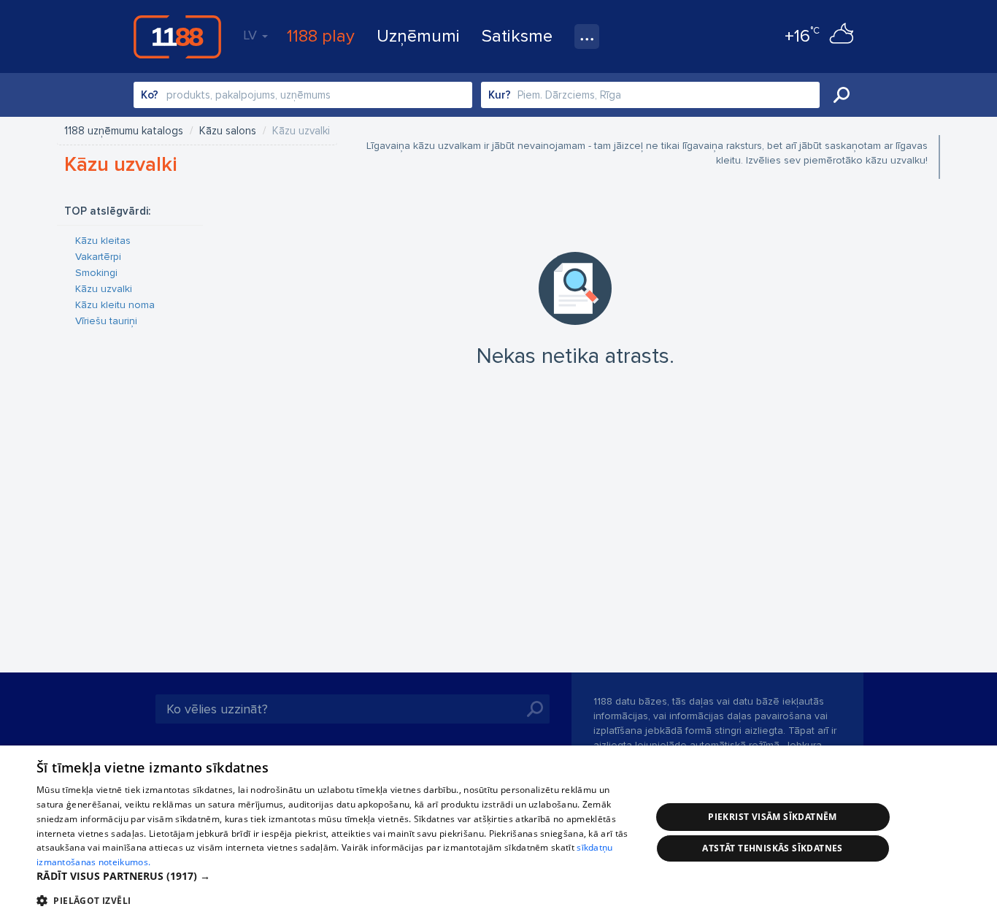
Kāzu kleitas (103, 240)
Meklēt (841, 95)
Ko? (149, 94)
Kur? (499, 94)
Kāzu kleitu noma (115, 305)
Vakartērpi (98, 256)
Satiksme (517, 36)
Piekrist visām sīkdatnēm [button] (772, 816)
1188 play (321, 36)
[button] (334, 876)
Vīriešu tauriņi (106, 321)
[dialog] (498, 832)
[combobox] (303, 95)
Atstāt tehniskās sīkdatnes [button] (772, 848)
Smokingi (96, 273)
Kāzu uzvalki (103, 289)
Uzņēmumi (418, 36)
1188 (177, 36)
